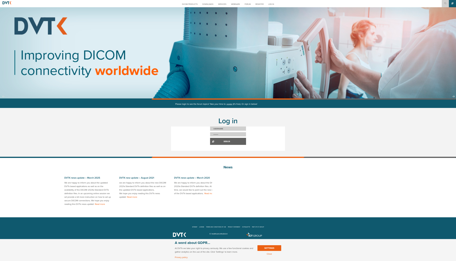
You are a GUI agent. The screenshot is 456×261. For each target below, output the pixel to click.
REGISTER (259, 4)
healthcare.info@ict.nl (219, 234)
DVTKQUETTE (246, 227)
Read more (100, 204)
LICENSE (201, 227)
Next (453, 98)
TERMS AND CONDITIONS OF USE (216, 227)
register (229, 104)
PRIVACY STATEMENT (234, 227)
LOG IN (271, 4)
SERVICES (222, 4)
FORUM (248, 4)
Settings (269, 248)
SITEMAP (194, 227)
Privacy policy (181, 257)
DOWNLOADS (207, 4)
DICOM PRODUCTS (190, 4)
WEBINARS (235, 4)
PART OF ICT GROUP (258, 227)
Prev (3, 98)
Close (269, 254)
